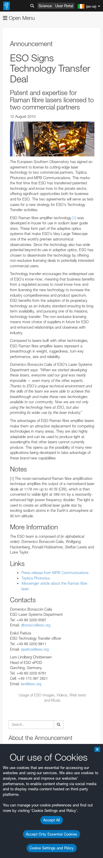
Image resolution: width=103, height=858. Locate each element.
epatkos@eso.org (35, 649)
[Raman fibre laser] (52, 139)
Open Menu (21, 18)
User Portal (64, 5)
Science (45, 5)
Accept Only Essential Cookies (51, 834)
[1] (74, 217)
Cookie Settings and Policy (51, 848)
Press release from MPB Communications (54, 572)
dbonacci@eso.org (35, 625)
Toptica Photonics (35, 578)
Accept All (51, 820)
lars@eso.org (31, 683)
